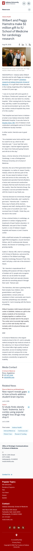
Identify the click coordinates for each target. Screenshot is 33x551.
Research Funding (20, 434)
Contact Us (6, 474)
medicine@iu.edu (7, 519)
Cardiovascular (23, 431)
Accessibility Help (16, 540)
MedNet (4, 498)
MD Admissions (6, 484)
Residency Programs (8, 487)
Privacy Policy (16, 542)
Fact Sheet (5, 492)
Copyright (7, 545)
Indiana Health (17, 427)
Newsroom (6, 10)
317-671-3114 (8, 375)
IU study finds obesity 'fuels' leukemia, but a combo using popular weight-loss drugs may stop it (13, 412)
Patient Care (8, 434)
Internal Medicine (9, 431)
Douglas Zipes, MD (8, 123)
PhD (3, 490)
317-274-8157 (6, 517)
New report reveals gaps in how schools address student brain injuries (14, 394)
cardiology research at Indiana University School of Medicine (15, 82)
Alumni (4, 495)
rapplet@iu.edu (9, 377)
